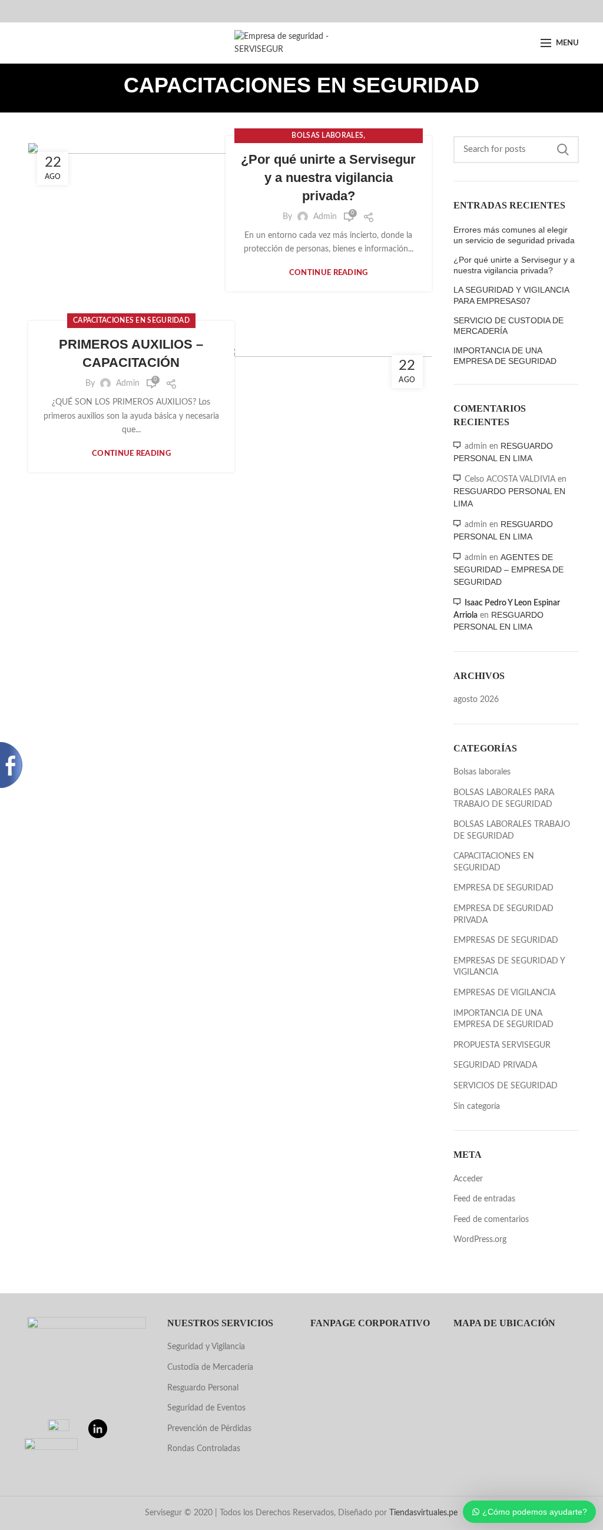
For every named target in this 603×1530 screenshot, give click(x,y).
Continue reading (328, 273)
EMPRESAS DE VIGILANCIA (504, 993)
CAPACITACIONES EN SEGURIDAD (131, 320)
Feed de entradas (484, 1199)
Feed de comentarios (491, 1220)
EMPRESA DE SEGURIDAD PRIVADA (503, 915)
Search (563, 149)
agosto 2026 (476, 700)
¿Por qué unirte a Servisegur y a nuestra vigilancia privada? (328, 177)
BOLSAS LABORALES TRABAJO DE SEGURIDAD (511, 830)
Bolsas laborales (327, 135)
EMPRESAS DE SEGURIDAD (505, 940)
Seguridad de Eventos (206, 1408)
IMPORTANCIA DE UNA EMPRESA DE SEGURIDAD (504, 356)
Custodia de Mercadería (210, 1367)
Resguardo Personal (202, 1388)
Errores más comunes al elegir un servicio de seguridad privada (514, 235)
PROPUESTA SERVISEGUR (502, 1045)
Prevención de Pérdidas (209, 1429)
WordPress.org (479, 1240)
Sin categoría (476, 1106)
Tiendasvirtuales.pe (423, 1513)
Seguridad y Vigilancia (206, 1347)
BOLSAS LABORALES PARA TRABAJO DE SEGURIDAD (503, 799)
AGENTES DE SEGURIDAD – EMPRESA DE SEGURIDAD (508, 569)
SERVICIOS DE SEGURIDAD (505, 1086)
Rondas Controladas (203, 1449)
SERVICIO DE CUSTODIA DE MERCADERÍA (508, 326)
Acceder (468, 1179)
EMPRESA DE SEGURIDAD (503, 888)
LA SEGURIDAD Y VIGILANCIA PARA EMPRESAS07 (511, 295)
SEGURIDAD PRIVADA (495, 1065)
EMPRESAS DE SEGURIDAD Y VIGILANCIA (509, 967)
